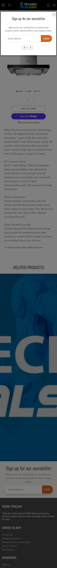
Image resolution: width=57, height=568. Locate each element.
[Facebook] (30, 47)
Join (46, 38)
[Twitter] (24, 47)
